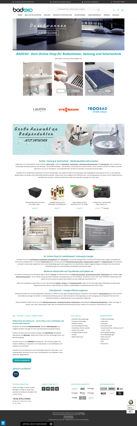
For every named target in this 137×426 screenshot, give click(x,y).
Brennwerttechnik (34, 326)
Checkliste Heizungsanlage (80, 319)
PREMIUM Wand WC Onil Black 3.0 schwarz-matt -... (35, 203)
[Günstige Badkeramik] (104, 137)
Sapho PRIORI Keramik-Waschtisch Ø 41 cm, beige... (80, 203)
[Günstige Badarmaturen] (63, 147)
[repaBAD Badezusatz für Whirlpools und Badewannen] (57, 192)
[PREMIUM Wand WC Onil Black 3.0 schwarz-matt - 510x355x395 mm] (35, 192)
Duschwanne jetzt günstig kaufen (68, 34)
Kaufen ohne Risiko (78, 330)
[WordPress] (57, 389)
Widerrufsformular (78, 337)
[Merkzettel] (118, 10)
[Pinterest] (48, 389)
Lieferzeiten (104, 321)
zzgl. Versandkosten (68, 417)
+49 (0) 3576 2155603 (21, 399)
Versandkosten (81, 413)
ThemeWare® (84, 419)
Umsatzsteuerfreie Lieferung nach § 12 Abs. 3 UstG (112, 329)
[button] (3, 423)
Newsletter (104, 323)
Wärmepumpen (52, 326)
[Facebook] (43, 389)
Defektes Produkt (77, 323)
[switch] (131, 411)
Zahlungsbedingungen (108, 332)
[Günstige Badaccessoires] (86, 128)
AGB (102, 341)
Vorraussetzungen (68, 416)
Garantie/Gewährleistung (80, 326)
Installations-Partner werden (81, 328)
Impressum (104, 343)
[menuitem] (122, 10)
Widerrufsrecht (105, 337)
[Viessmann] (39, 110)
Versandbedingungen (107, 334)
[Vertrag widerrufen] (39, 360)
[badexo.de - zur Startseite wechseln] (23, 10)
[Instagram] (52, 389)
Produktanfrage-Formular (80, 332)
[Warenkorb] (122, 10)
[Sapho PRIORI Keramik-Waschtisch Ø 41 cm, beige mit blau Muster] (79, 192)
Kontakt (74, 334)
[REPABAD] (68, 110)
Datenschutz (105, 339)
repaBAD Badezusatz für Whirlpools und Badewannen (57, 203)
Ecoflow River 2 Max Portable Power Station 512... (102, 203)
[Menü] (134, 400)
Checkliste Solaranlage (79, 321)
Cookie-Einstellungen (107, 319)
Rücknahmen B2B (106, 326)
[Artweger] (97, 110)
